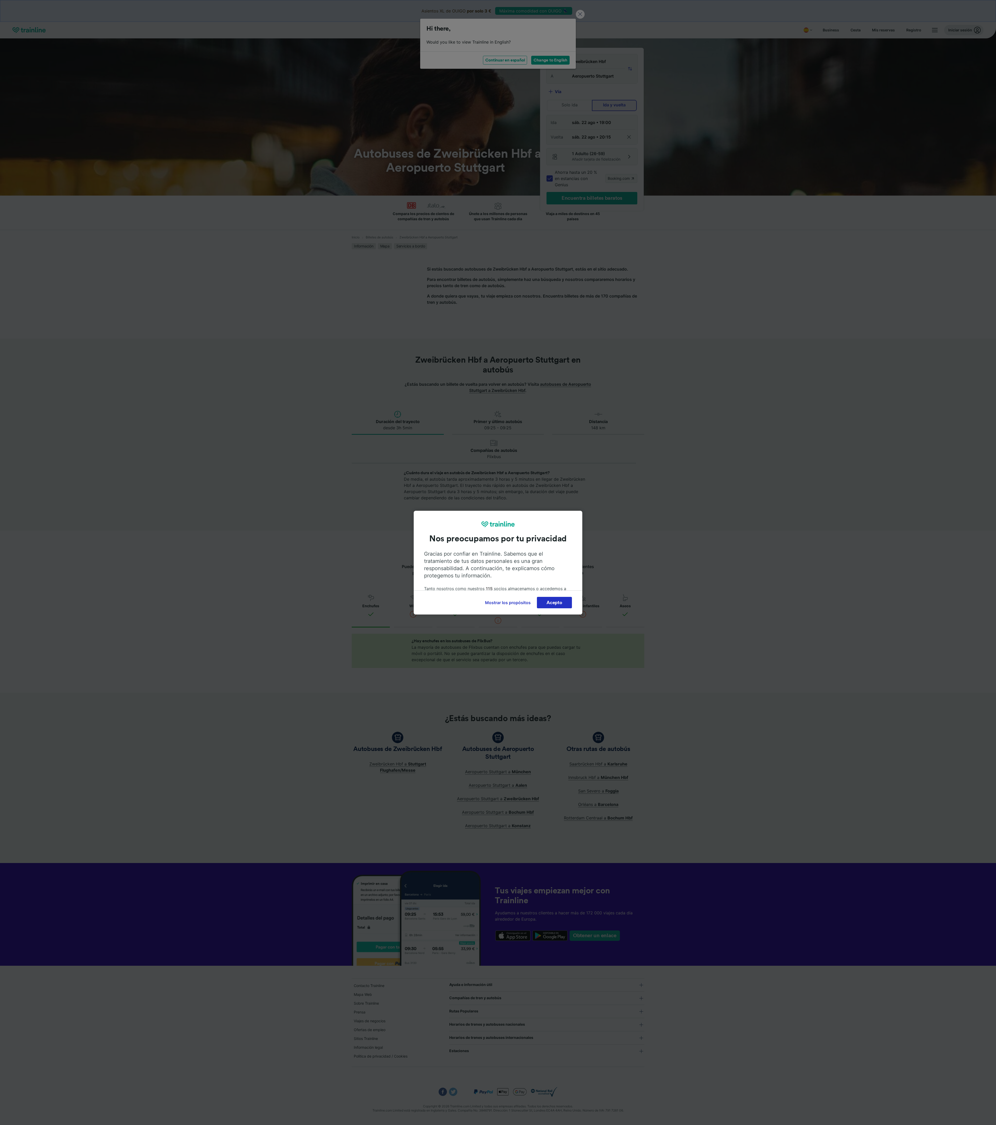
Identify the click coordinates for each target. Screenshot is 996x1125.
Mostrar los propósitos (508, 602)
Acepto (554, 602)
